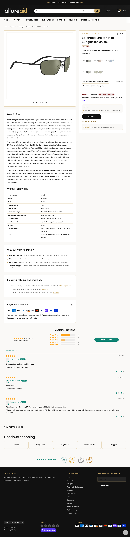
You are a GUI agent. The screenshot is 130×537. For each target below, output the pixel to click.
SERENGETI (86, 33)
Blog (68, 477)
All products (13, 27)
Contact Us (71, 493)
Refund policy (72, 510)
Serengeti (21, 27)
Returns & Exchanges (75, 487)
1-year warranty (116, 110)
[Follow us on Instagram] (49, 525)
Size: (95, 81)
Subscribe (105, 485)
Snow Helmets (89, 445)
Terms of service (73, 506)
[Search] (97, 11)
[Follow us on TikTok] (57, 525)
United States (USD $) (12, 522)
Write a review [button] (106, 339)
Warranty (56, 292)
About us (70, 480)
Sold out (91, 117)
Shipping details (65, 286)
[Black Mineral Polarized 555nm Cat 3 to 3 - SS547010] (87, 61)
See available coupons (89, 121)
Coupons (73, 20)
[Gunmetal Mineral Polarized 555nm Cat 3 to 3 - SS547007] (87, 72)
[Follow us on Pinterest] (53, 525)
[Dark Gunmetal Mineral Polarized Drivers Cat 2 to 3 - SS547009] (98, 61)
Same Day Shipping (90, 20)
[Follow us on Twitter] (45, 525)
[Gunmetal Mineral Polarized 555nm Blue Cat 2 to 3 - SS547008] (109, 61)
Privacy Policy (72, 513)
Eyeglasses (48, 20)
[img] (10, 356)
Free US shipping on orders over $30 (65, 2)
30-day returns (105, 110)
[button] (54, 335)
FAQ (68, 497)
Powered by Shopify (10, 530)
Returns (45, 289)
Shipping (70, 484)
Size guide (119, 81)
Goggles (113, 445)
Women (17, 20)
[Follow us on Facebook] (42, 525)
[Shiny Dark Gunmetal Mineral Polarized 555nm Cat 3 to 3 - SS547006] (98, 72)
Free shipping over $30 (91, 110)
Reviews (70, 503)
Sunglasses (32, 20)
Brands (61, 20)
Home (6, 27)
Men (6, 20)
